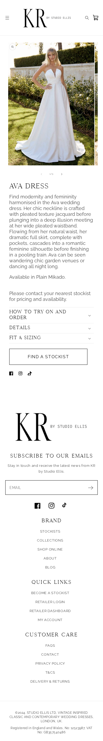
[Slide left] (41, 174)
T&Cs (50, 672)
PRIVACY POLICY (50, 663)
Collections (50, 540)
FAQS (50, 645)
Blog (50, 567)
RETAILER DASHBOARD (50, 611)
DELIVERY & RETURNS (50, 681)
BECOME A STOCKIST (50, 593)
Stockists (50, 531)
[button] (7, 17)
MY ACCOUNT (50, 620)
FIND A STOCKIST (48, 356)
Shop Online (50, 549)
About (50, 558)
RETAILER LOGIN (50, 602)
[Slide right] (62, 174)
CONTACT (50, 654)
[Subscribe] (90, 487)
